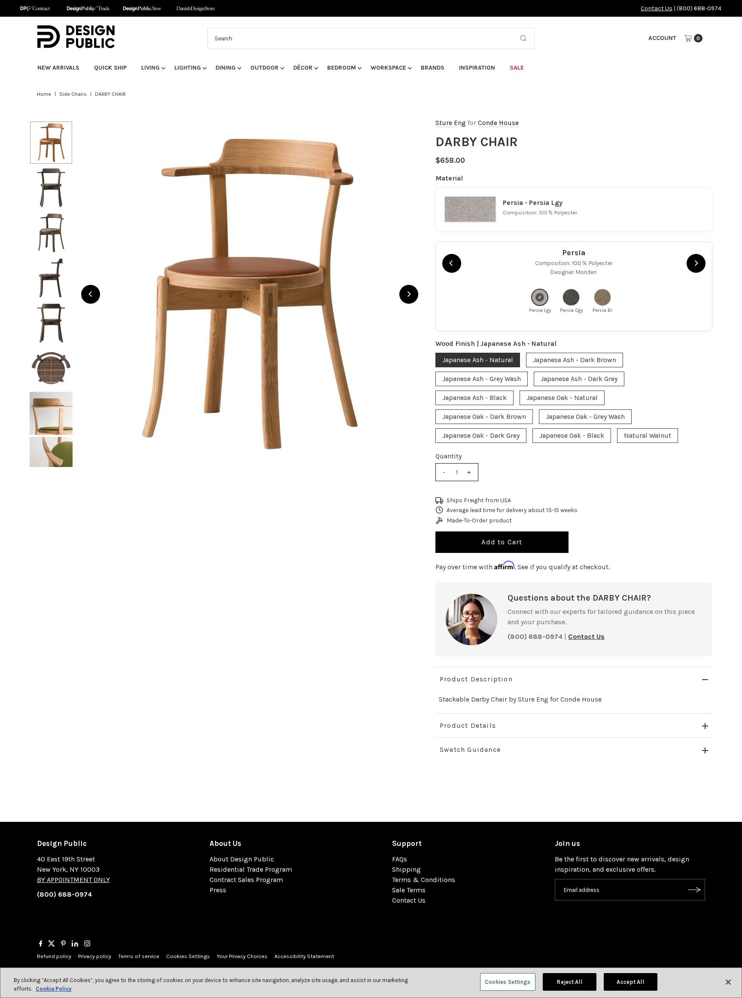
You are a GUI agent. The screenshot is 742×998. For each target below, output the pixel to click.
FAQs (399, 859)
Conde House (498, 123)
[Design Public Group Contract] (34, 8)
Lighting (187, 67)
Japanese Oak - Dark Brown (484, 416)
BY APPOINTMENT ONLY (73, 880)
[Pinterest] (63, 944)
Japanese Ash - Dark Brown (574, 360)
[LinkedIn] (75, 944)
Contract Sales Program (246, 880)
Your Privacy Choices (242, 956)
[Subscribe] (694, 889)
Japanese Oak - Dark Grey (481, 435)
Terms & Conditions (423, 880)
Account (662, 38)
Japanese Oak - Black (571, 435)
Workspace (388, 67)
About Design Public (242, 859)
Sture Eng (450, 123)
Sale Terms (409, 890)
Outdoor (264, 67)
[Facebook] (41, 944)
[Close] (728, 982)
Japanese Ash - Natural (477, 360)
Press (218, 890)
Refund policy (54, 956)
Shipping (406, 869)
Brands (432, 67)
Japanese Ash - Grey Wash (481, 379)
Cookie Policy (54, 989)
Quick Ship (110, 67)
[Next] (408, 294)
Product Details (468, 725)
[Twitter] (51, 944)
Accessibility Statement (304, 956)
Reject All (569, 982)
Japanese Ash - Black (474, 398)
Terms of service (138, 956)
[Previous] (90, 294)
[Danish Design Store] (195, 8)
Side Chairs (73, 94)
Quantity (448, 456)
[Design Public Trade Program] (88, 8)
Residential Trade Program (251, 869)
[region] (250, 294)
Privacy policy (94, 956)
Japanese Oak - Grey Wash (585, 416)
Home (44, 94)
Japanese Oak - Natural (562, 398)
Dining (226, 67)
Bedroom (341, 67)
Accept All (630, 982)
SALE (517, 67)
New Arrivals (58, 67)
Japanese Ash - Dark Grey (579, 379)
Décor (303, 67)
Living (150, 67)
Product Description (476, 679)
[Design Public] (142, 8)
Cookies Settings (188, 956)
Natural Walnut (647, 435)
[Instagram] (87, 944)
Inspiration (477, 67)
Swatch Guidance (470, 749)
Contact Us (656, 8)
